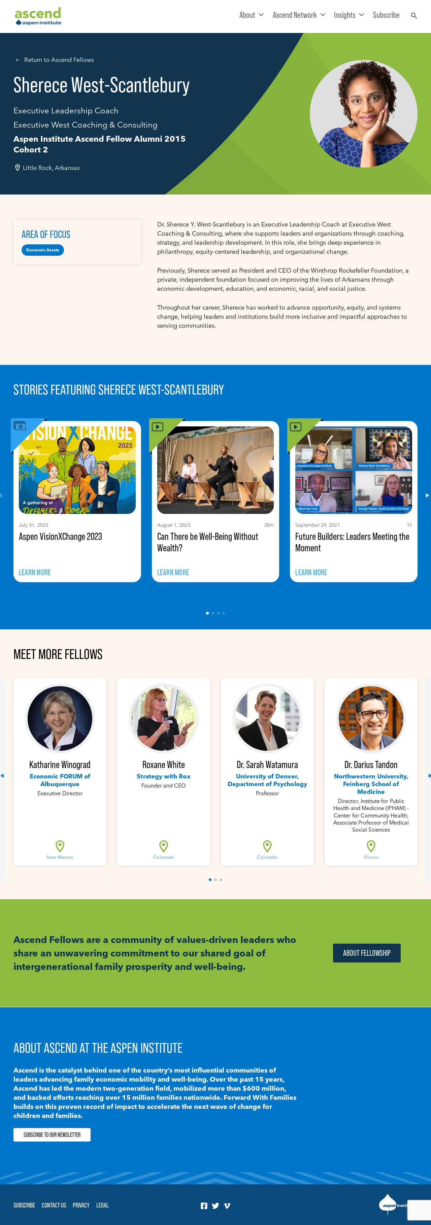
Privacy (81, 1205)
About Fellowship (367, 952)
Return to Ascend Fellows (59, 60)
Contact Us (54, 1205)
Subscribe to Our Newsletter (52, 1134)
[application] (259, 15)
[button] (207, 613)
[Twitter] (215, 1206)
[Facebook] (204, 1206)
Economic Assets (42, 249)
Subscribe (24, 1205)
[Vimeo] (227, 1206)
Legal (102, 1205)
